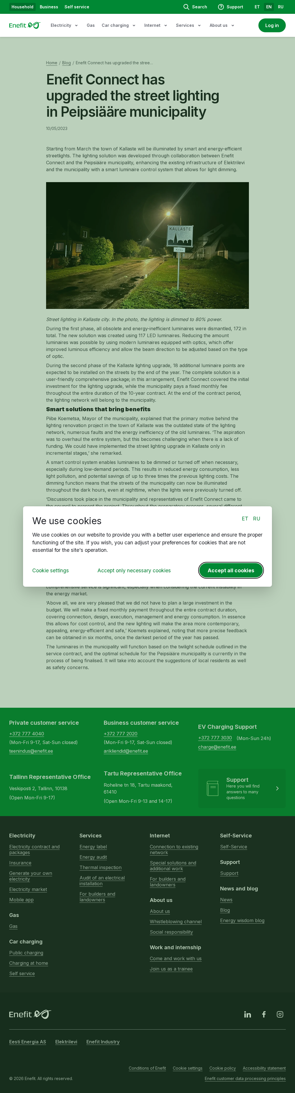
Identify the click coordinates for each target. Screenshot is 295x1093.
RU (256, 519)
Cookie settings (50, 570)
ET (245, 519)
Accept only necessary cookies (134, 570)
